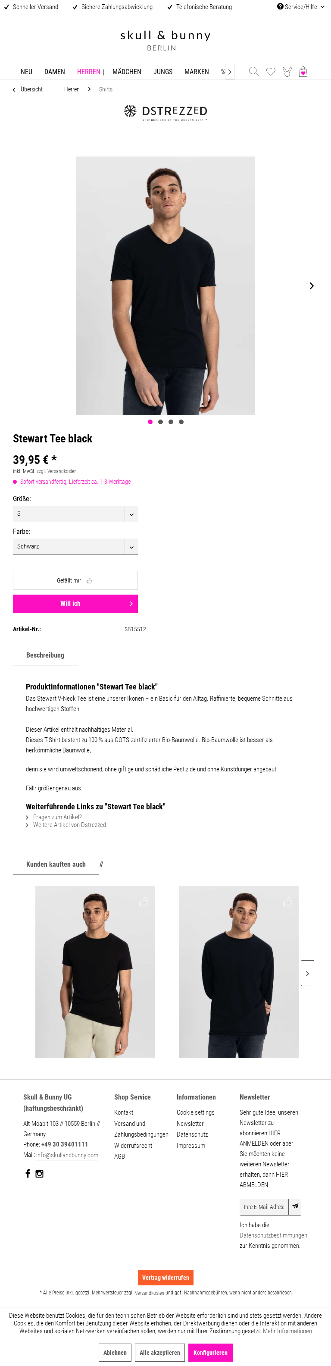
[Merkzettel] (270, 71)
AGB (119, 1156)
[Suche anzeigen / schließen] (253, 71)
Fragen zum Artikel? (57, 817)
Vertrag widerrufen (165, 1277)
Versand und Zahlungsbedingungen (140, 1129)
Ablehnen (115, 1352)
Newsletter (190, 1124)
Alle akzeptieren (160, 1352)
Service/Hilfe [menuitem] (301, 7)
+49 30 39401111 (64, 1144)
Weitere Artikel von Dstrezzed (69, 825)
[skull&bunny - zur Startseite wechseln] (165, 42)
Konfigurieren (211, 1352)
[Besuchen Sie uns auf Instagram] (39, 1175)
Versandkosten (149, 1293)
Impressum (191, 1146)
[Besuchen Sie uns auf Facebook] (28, 1175)
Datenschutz (192, 1134)
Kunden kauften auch (56, 864)
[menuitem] (26, 71)
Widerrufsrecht (133, 1146)
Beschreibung (45, 655)
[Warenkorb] (305, 71)
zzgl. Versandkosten (57, 471)
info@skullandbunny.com (67, 1155)
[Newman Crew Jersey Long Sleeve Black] (239, 972)
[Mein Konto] (288, 71)
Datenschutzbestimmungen (273, 1235)
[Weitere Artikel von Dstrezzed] (165, 126)
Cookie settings (196, 1112)
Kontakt (123, 1112)
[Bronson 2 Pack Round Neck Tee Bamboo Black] (95, 972)
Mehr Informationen (287, 1331)
